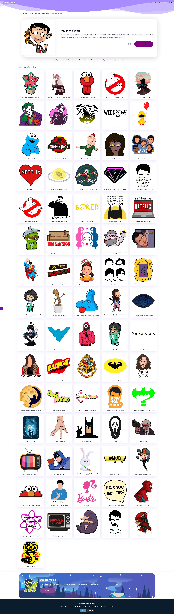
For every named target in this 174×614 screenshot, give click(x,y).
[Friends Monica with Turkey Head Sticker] (87, 144)
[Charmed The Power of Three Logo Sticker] (115, 175)
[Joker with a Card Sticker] (30, 113)
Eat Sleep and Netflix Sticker (143, 221)
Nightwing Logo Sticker (59, 349)
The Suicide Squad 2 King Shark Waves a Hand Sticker (115, 253)
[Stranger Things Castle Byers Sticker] (59, 269)
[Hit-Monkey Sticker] (143, 427)
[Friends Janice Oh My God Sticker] (30, 365)
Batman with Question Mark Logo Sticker (143, 410)
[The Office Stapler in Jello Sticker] (59, 175)
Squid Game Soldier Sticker (87, 349)
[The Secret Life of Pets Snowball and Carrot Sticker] (87, 459)
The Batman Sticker (87, 128)
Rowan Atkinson (109, 60)
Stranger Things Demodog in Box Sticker (31, 97)
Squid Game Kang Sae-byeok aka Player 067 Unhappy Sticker (31, 315)
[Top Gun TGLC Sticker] (115, 459)
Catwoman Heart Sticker (59, 128)
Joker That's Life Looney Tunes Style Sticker (87, 189)
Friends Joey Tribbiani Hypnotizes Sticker (143, 253)
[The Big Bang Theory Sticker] (115, 269)
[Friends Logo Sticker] (143, 334)
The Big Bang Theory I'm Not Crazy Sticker (30, 536)
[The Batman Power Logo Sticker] (115, 365)
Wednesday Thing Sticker (58, 441)
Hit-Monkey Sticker (143, 441)
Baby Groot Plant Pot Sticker (59, 315)
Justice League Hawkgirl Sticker (143, 474)
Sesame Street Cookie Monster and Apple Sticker (87, 315)
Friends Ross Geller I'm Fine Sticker (59, 505)
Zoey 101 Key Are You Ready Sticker (87, 410)
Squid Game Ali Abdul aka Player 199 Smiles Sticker (115, 348)
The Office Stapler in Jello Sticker (59, 189)
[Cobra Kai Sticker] (30, 552)
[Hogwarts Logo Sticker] (87, 365)
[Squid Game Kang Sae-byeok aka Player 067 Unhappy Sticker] (30, 300)
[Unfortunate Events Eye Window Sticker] (143, 301)
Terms (107, 606)
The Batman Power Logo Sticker (115, 380)
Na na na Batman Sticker (115, 221)
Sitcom (60, 60)
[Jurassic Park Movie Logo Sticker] (59, 144)
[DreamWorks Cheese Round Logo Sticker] (30, 396)
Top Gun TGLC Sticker (115, 474)
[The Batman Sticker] (87, 113)
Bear (54, 60)
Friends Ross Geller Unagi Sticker (59, 221)
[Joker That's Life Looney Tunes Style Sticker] (87, 175)
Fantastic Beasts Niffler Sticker (87, 536)
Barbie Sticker (86, 505)
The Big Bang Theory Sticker (115, 284)
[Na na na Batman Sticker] (115, 207)
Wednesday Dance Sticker (30, 349)
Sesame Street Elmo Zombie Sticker (87, 97)
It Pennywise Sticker (143, 128)
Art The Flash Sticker (143, 536)
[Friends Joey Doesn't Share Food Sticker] (143, 175)
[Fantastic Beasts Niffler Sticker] (87, 521)
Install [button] (48, 590)
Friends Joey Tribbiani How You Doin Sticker (115, 536)
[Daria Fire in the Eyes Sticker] (115, 144)
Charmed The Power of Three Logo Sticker (115, 189)
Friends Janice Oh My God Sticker (30, 380)
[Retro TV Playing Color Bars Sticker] (30, 459)
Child (79, 60)
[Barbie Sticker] (87, 491)
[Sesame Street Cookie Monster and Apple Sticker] (87, 301)
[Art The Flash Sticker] (143, 521)
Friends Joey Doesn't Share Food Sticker (143, 189)
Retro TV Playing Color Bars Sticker (31, 474)
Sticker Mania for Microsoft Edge (84, 606)
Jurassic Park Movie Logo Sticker (59, 158)
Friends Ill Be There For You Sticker (143, 284)
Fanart (67, 60)
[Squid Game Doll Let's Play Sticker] (87, 269)
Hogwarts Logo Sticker (87, 380)
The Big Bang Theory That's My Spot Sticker (59, 253)
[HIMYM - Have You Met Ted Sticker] (115, 491)
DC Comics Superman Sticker (31, 284)
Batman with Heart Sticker (59, 474)
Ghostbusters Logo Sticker (30, 221)
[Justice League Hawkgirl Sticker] (143, 459)
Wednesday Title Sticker (115, 128)
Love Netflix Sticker (31, 189)
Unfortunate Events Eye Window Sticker (143, 315)
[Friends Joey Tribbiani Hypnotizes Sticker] (143, 238)
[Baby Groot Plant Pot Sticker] (59, 301)
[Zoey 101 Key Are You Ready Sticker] (87, 396)
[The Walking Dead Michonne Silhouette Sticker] (59, 83)
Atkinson (119, 60)
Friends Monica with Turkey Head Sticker (87, 158)
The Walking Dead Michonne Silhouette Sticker (59, 97)
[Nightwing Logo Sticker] (59, 334)
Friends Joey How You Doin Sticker (115, 410)
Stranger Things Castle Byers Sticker (59, 284)
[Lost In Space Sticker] (30, 427)
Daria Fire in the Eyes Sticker (115, 158)
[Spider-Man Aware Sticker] (143, 491)
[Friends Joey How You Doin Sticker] (115, 396)
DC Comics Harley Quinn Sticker (87, 253)
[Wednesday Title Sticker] (115, 113)
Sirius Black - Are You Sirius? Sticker (143, 380)
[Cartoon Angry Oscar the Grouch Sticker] (30, 238)
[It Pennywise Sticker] (143, 113)
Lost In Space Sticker (31, 441)
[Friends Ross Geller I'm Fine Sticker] (59, 491)
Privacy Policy (101, 606)
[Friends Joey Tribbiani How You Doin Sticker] (115, 521)
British (93, 60)
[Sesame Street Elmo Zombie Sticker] (87, 83)
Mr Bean (100, 60)
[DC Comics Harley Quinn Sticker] (87, 238)
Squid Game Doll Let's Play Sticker (87, 284)
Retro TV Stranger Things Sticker (59, 536)
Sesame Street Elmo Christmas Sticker (30, 505)
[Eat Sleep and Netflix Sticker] (143, 207)
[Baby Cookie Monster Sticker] (30, 144)
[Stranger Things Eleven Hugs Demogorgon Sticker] (115, 300)
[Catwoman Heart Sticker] (59, 113)
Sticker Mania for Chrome (67, 606)
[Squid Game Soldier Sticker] (87, 334)
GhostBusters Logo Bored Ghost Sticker (115, 97)
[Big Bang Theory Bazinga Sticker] (59, 365)
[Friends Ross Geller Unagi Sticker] (59, 207)
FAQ (95, 606)
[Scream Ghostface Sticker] (115, 427)
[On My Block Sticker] (143, 144)
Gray (73, 60)
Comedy (86, 60)
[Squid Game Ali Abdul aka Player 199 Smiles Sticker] (115, 333)
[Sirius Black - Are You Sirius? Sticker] (143, 365)
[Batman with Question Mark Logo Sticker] (143, 396)
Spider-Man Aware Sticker (143, 505)
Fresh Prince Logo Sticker (59, 410)
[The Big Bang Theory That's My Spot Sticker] (59, 238)
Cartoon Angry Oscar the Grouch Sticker (31, 253)
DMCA (111, 606)
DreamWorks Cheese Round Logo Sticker (30, 410)
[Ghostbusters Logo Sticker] (30, 207)
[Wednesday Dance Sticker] (30, 334)
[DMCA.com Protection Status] (87, 611)
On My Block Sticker (143, 158)
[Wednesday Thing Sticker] (59, 427)
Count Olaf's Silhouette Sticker (143, 97)
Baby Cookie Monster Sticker (31, 158)
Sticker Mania (8, 2)
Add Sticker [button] (144, 44)
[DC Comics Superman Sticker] (30, 269)
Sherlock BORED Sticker (87, 221)
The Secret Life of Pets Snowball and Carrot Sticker (87, 474)
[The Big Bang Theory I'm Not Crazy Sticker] (30, 521)
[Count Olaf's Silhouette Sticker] (143, 83)
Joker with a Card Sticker (31, 128)
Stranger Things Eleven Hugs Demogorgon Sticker (115, 315)
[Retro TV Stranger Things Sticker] (59, 521)
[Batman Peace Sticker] (87, 427)
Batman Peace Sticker (87, 441)
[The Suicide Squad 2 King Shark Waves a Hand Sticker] (115, 238)
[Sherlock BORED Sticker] (87, 207)
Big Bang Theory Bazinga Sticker (59, 380)
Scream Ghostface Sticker (115, 441)
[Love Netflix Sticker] (30, 175)
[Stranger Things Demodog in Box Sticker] (30, 83)
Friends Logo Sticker (143, 349)
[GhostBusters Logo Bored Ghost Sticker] (115, 83)
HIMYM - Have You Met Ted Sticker (115, 505)
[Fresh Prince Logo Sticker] (59, 396)
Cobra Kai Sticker (31, 566)
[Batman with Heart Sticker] (59, 459)
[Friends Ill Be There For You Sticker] (143, 269)
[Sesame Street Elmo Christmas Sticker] (30, 491)
